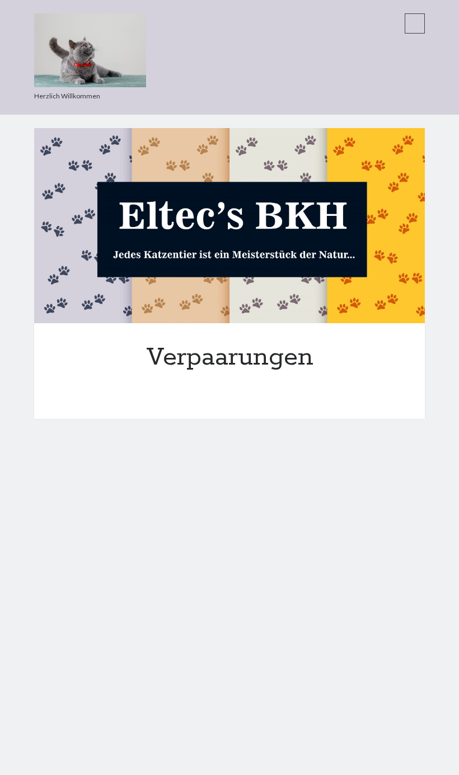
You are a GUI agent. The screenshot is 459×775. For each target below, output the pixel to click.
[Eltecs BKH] (90, 83)
